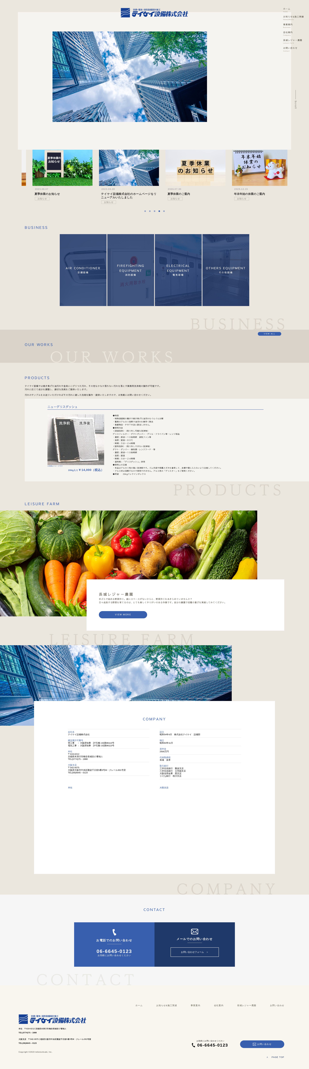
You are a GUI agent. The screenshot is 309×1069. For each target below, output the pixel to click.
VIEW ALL (269, 334)
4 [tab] (159, 211)
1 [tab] (145, 211)
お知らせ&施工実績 (293, 18)
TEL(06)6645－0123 (28, 1043)
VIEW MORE (123, 615)
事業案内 (288, 26)
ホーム (286, 10)
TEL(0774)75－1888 (28, 1033)
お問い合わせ (290, 49)
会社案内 (288, 33)
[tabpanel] (55, 173)
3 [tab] (154, 211)
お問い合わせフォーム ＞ (194, 952)
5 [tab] (164, 211)
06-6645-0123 (114, 951)
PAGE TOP (275, 1057)
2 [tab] (150, 211)
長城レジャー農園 (292, 41)
